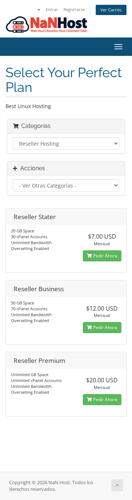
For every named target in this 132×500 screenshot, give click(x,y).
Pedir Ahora (104, 256)
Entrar (52, 9)
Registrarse (74, 9)
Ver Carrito (111, 9)
